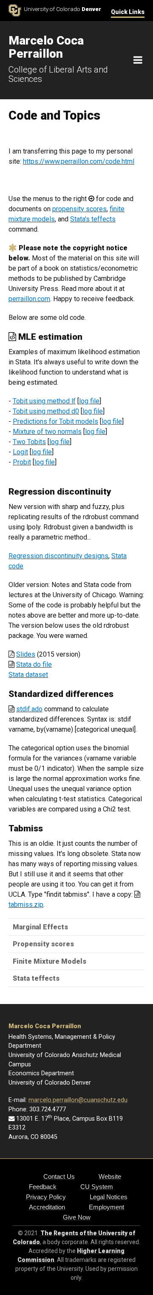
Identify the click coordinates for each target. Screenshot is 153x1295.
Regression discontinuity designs (58, 556)
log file (89, 401)
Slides (25, 654)
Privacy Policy (46, 1196)
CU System (96, 1186)
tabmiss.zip (25, 905)
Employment (106, 1207)
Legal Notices (109, 1196)
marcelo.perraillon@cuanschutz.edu (78, 1100)
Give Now (77, 1217)
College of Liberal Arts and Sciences (58, 74)
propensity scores (79, 209)
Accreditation (47, 1207)
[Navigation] (137, 60)
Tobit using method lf (44, 401)
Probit (22, 462)
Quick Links (127, 11)
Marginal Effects (40, 927)
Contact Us (59, 1176)
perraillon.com (29, 299)
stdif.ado (29, 709)
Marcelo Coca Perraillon (44, 1026)
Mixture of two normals (47, 432)
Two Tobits (29, 442)
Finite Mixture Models (49, 961)
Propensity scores (43, 944)
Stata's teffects (93, 219)
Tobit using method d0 (46, 411)
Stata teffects (36, 978)
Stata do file (34, 664)
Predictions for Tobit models (55, 421)
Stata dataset (28, 675)
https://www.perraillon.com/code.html (78, 161)
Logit (20, 452)
